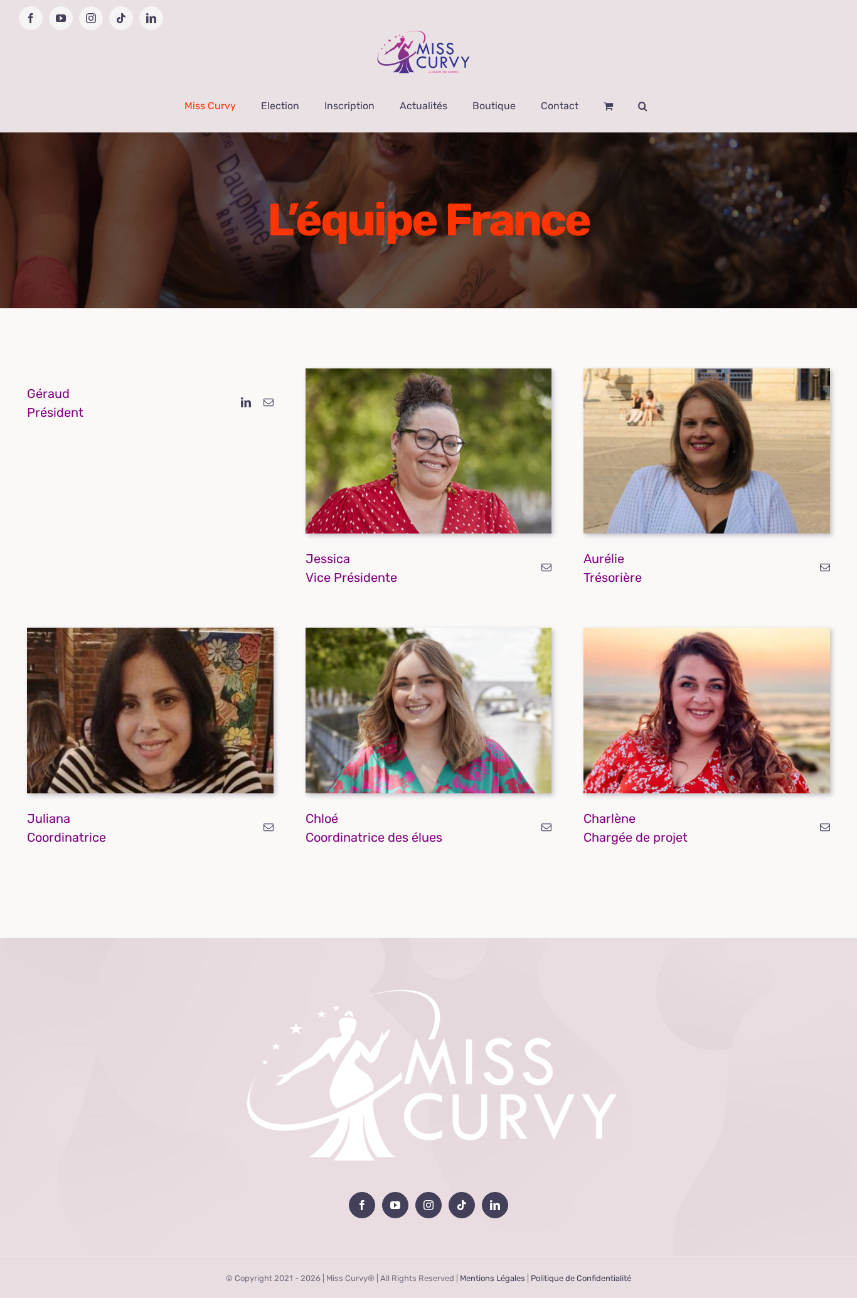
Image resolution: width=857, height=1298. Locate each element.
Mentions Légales (492, 1278)
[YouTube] (395, 1205)
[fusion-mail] (268, 402)
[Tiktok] (462, 1205)
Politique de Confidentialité (581, 1278)
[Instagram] (428, 1205)
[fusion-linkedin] (246, 402)
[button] (642, 106)
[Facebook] (362, 1205)
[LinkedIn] (495, 1205)
